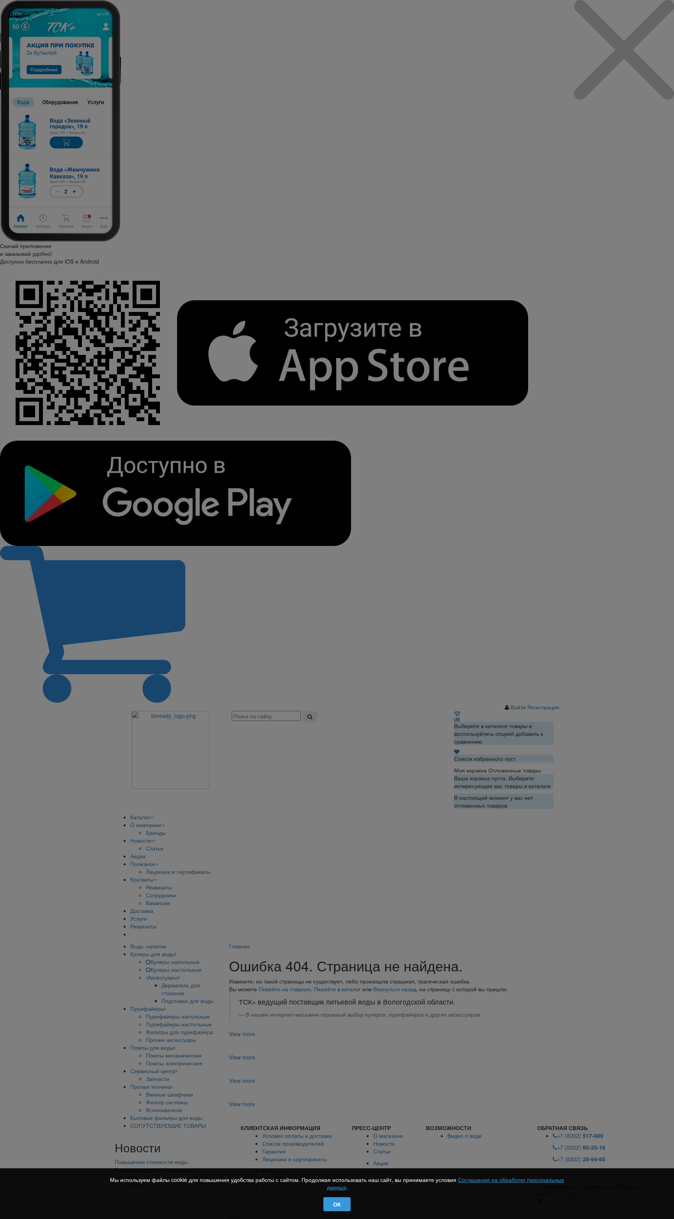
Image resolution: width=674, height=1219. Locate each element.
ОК (337, 1204)
